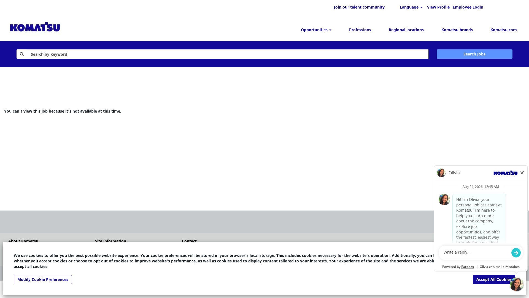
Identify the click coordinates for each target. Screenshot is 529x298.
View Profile (438, 7)
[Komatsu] (35, 27)
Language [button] (410, 7)
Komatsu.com (503, 29)
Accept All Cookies (494, 279)
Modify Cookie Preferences (42, 279)
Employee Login (468, 7)
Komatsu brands (457, 29)
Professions (360, 29)
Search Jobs (474, 54)
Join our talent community (359, 7)
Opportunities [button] (315, 29)
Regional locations (406, 29)
